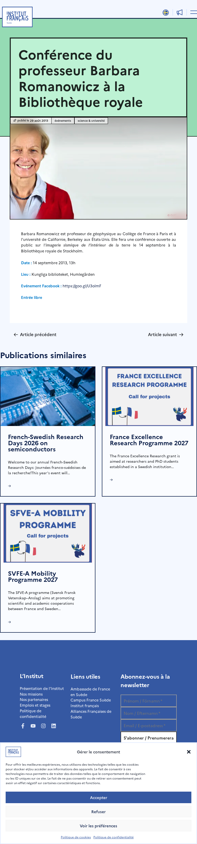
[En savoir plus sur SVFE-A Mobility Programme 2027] (48, 532)
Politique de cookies (76, 837)
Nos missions (31, 694)
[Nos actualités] (180, 12)
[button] (188, 751)
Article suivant (165, 334)
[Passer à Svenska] (166, 12)
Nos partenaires (34, 699)
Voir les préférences (98, 825)
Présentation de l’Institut (42, 688)
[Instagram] (43, 725)
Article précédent (35, 334)
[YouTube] (33, 725)
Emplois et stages (35, 705)
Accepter (98, 797)
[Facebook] (22, 725)
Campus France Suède (91, 700)
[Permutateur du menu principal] (193, 12)
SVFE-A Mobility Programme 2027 (33, 576)
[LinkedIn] (53, 725)
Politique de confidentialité (113, 837)
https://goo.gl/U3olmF (82, 285)
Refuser (98, 811)
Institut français (85, 705)
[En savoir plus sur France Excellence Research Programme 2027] (149, 396)
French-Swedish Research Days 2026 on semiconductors (45, 442)
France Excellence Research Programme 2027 (149, 439)
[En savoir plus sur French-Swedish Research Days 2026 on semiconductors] (48, 396)
